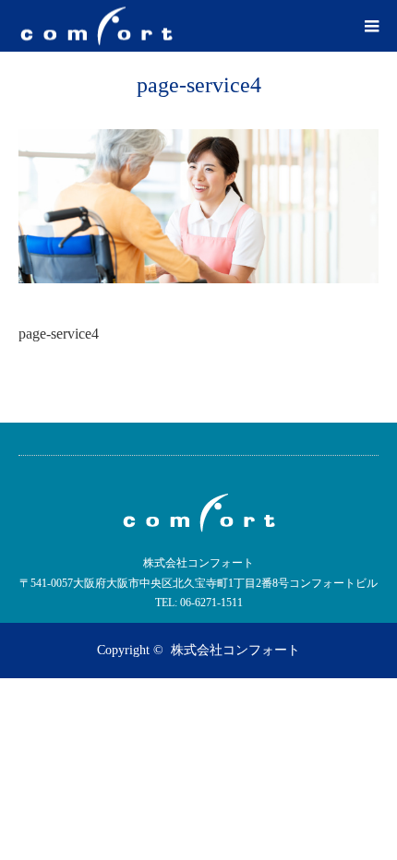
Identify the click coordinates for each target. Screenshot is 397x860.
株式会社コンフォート (235, 650)
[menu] (371, 26)
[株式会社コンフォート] (96, 26)
